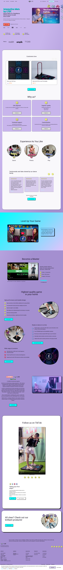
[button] (2, 568)
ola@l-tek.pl (2, 554)
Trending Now (45, 553)
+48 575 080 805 (3, 553)
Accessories (36, 554)
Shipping (27, 554)
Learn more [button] (21, 567)
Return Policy (48, 564)
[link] (25, 477)
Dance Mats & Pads (37, 553)
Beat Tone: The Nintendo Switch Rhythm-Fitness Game (29, 557)
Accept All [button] (52, 567)
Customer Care (28, 560)
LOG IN (57, 1)
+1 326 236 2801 (3, 555)
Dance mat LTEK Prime (11, 81)
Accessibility (44, 557)
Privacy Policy (43, 564)
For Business (44, 554)
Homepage (27, 553)
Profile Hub (52, 564)
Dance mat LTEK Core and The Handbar (40, 81)
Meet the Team (28, 558)
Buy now (51, 1)
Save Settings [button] (59, 567)
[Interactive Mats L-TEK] (31, 1)
